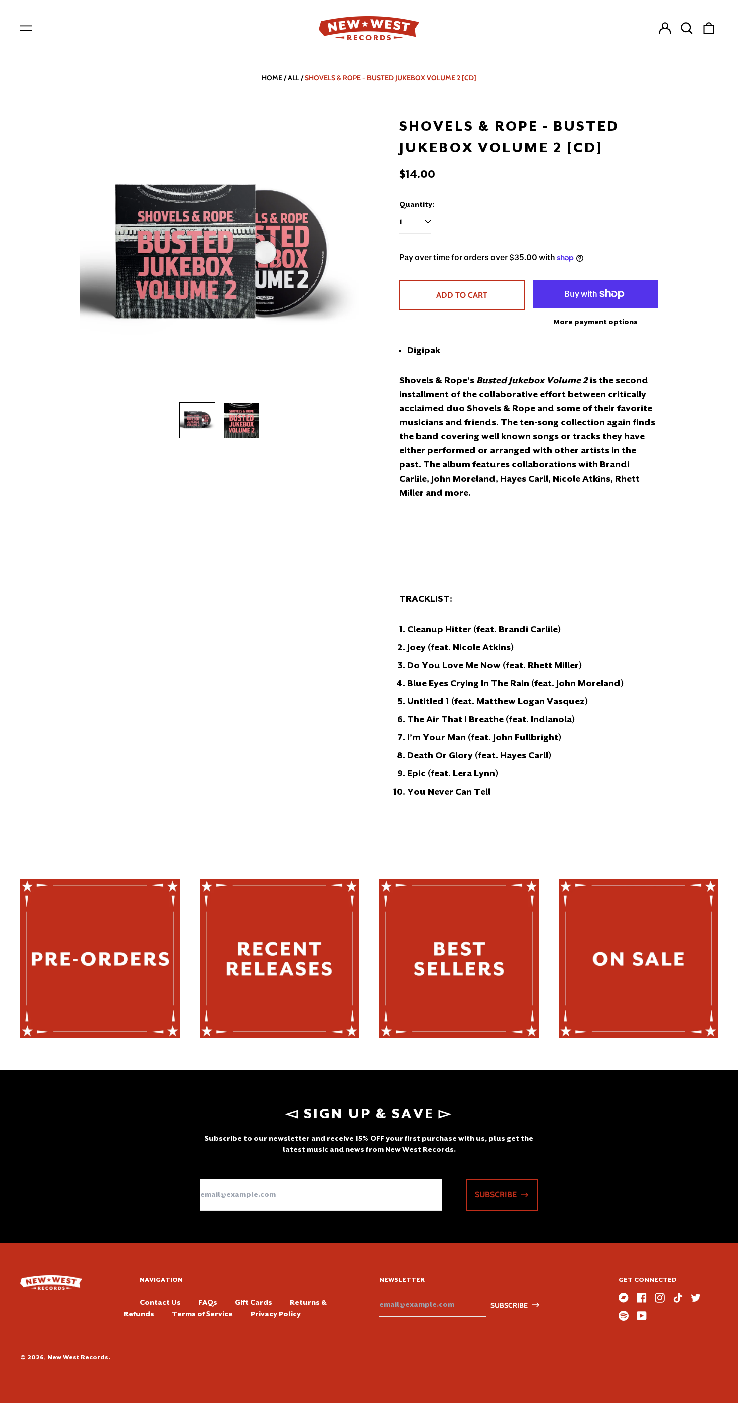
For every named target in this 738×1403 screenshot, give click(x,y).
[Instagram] (660, 1298)
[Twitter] (696, 1298)
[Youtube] (642, 1316)
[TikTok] (678, 1298)
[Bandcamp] (624, 1298)
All (293, 77)
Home (272, 77)
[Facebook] (642, 1298)
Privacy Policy (276, 1314)
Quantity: (416, 204)
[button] (687, 28)
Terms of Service (202, 1314)
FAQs (207, 1302)
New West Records (77, 1357)
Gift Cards (253, 1302)
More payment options (595, 322)
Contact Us (160, 1302)
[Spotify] (624, 1316)
